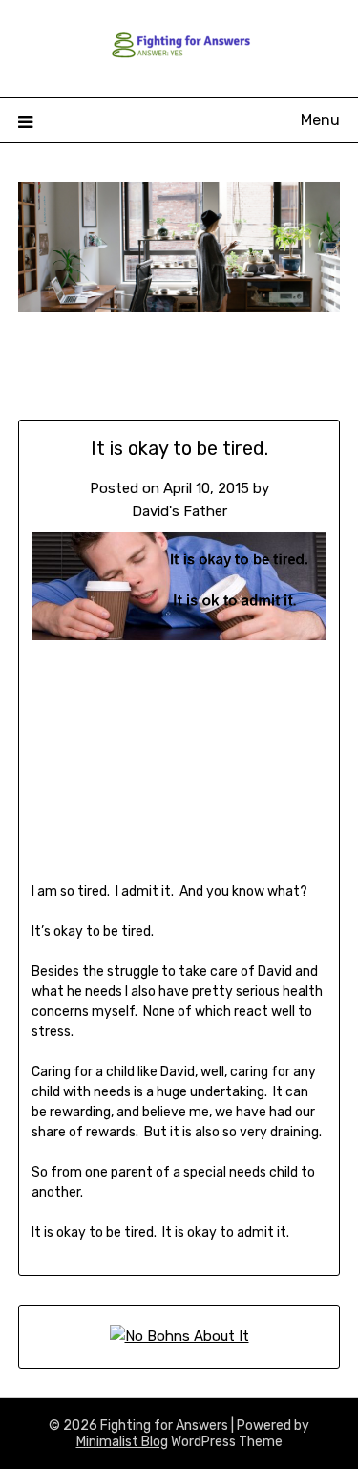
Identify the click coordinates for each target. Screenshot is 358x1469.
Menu (320, 120)
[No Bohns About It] (179, 1336)
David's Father (179, 511)
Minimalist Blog (122, 1442)
